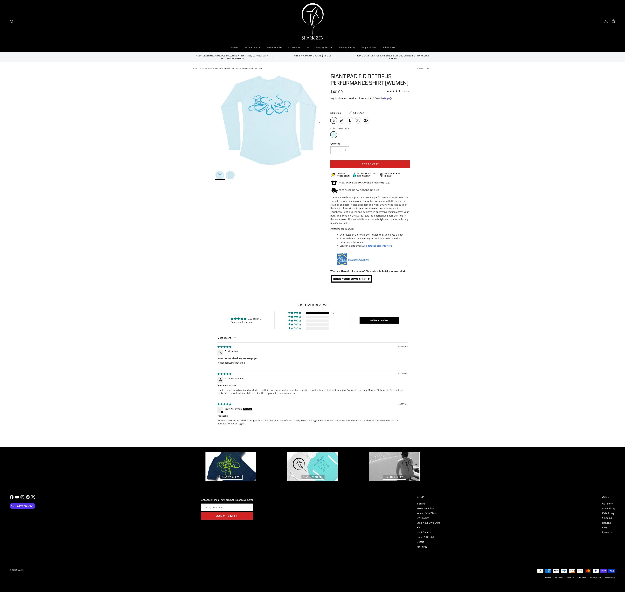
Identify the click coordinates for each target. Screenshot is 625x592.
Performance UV (252, 47)
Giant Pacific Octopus (209, 68)
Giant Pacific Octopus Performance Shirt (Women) (241, 68)
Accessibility (610, 577)
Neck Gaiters (424, 532)
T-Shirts (234, 47)
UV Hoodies (423, 517)
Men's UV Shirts (425, 508)
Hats (419, 527)
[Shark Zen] (313, 21)
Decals (420, 541)
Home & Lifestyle (426, 537)
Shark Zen (20, 570)
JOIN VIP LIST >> (226, 516)
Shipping (607, 517)
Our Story (607, 503)
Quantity (335, 143)
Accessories (294, 47)
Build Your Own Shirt (428, 522)
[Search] (12, 21)
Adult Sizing (608, 508)
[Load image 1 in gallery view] (269, 120)
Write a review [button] (379, 320)
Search (548, 577)
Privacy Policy (595, 577)
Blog (604, 527)
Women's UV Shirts (427, 513)
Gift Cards (581, 577)
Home (194, 68)
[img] (224, 346)
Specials (570, 577)
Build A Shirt (388, 47)
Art (308, 47)
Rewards (607, 532)
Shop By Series (368, 47)
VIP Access (559, 577)
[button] (294, 313)
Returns (606, 522)
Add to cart (370, 164)
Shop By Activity (347, 47)
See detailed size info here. (378, 245)
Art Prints (422, 546)
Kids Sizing (608, 513)
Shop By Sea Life (324, 47)
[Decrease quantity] (333, 150)
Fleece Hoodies (274, 47)
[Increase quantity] (346, 150)
